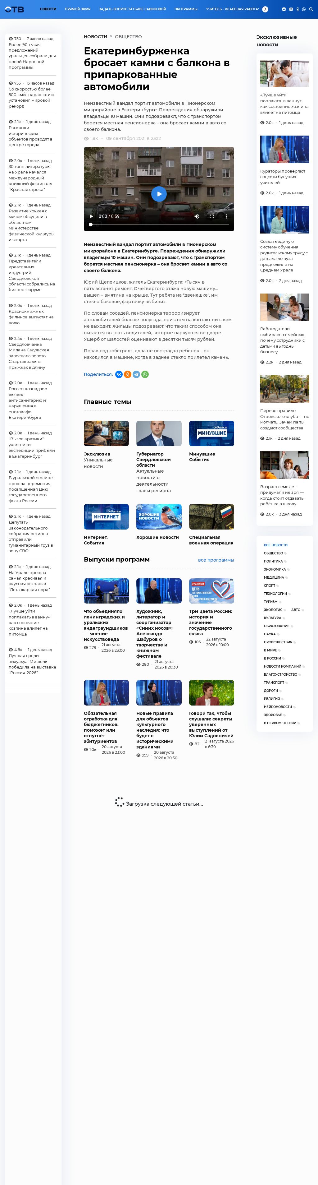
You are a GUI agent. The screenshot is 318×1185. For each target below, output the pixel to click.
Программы (186, 9)
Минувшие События (202, 456)
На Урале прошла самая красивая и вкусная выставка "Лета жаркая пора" (29, 581)
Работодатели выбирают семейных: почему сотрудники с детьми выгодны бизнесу (282, 340)
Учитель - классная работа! (232, 9)
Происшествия (278, 642)
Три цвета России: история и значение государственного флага (210, 622)
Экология (273, 610)
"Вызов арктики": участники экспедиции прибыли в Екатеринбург (32, 447)
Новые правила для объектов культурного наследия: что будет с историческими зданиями (155, 730)
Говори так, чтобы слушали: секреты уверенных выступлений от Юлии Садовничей (211, 724)
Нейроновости (278, 707)
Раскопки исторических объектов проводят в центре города (30, 136)
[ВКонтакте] (119, 374)
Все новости (276, 545)
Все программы (216, 560)
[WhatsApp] (304, 9)
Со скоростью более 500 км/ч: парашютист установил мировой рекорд (32, 97)
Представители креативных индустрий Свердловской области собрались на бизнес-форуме (32, 275)
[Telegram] (136, 374)
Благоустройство (280, 675)
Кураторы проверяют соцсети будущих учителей (282, 177)
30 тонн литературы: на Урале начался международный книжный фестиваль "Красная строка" (30, 178)
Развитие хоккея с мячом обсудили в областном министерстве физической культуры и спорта (31, 225)
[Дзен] (297, 9)
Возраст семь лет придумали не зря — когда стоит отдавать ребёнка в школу (282, 495)
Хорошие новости (157, 537)
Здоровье (273, 715)
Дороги (271, 691)
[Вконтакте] (284, 9)
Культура (272, 618)
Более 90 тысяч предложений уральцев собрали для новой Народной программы (32, 56)
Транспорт (274, 683)
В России (272, 658)
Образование (276, 626)
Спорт (269, 586)
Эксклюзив (97, 454)
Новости (48, 9)
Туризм (271, 602)
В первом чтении (280, 723)
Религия (272, 699)
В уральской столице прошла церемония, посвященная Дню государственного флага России (31, 489)
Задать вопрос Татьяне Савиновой (132, 9)
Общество (273, 553)
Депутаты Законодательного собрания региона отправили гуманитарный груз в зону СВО (31, 536)
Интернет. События (96, 540)
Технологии (275, 594)
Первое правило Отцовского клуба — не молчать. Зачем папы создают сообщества (284, 419)
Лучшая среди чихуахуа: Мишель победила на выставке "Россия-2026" (32, 664)
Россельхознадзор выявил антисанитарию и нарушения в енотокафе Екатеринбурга (28, 403)
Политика (273, 561)
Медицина (274, 578)
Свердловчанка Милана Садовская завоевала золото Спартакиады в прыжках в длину (29, 356)
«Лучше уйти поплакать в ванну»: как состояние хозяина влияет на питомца (30, 622)
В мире (270, 650)
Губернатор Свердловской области (153, 459)
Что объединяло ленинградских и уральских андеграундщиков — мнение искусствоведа (106, 625)
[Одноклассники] (291, 9)
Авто (295, 610)
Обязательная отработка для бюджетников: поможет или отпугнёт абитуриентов (101, 727)
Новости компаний (282, 666)
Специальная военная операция (211, 540)
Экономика (275, 569)
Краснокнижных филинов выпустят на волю (31, 317)
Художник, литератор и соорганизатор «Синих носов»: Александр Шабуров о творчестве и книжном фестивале (154, 634)
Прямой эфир (77, 9)
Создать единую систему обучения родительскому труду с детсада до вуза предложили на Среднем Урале (284, 255)
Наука (270, 634)
